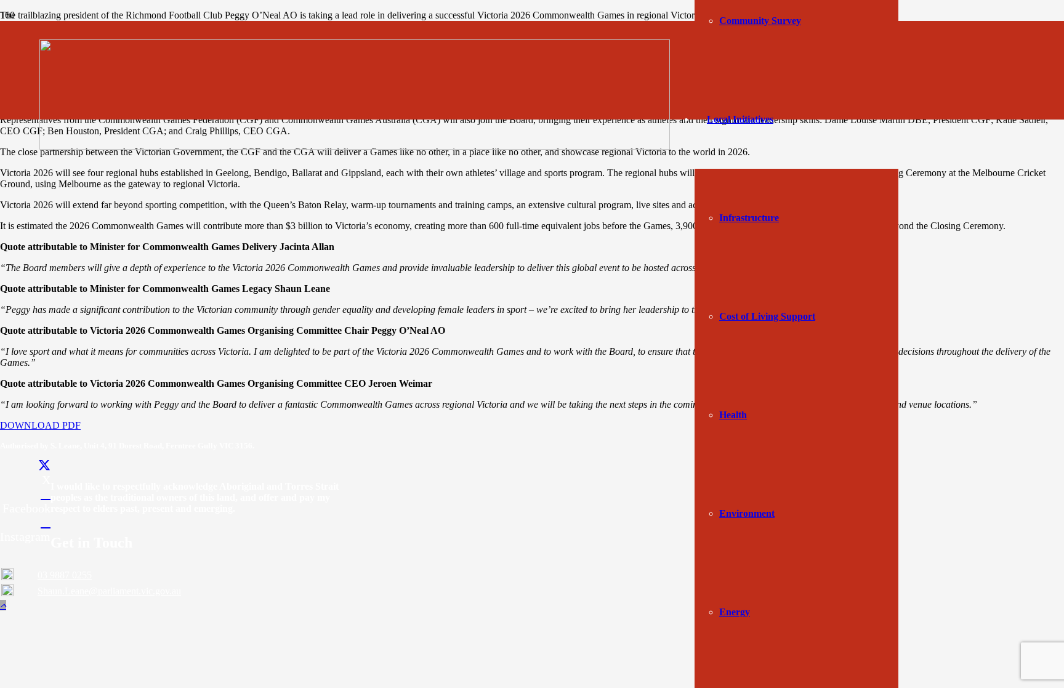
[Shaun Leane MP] (354, 146)
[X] (44, 465)
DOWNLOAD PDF (40, 425)
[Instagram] (45, 522)
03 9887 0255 (65, 575)
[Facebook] (45, 494)
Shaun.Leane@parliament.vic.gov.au (109, 591)
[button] (3, 605)
